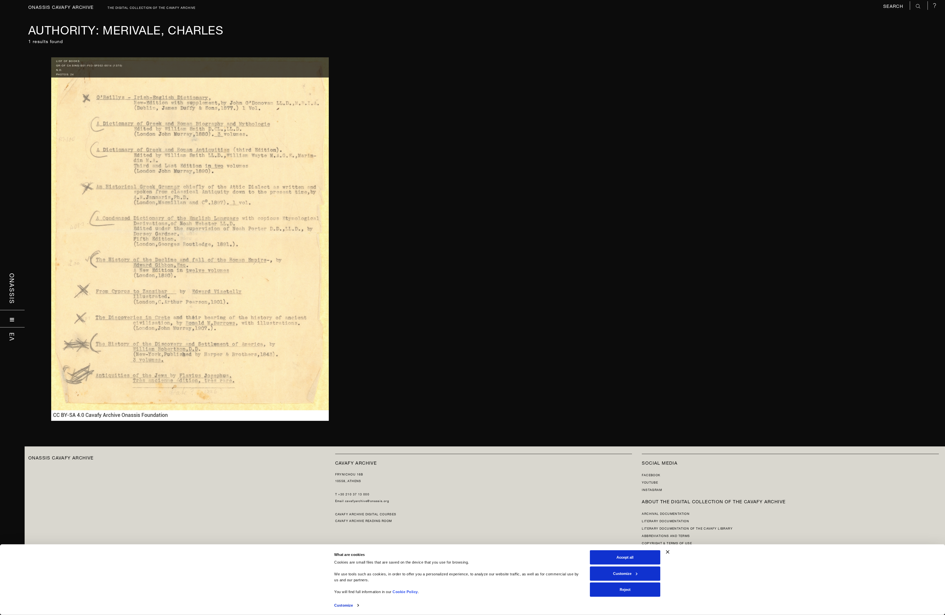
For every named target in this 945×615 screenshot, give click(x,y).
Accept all (624, 557)
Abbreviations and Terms (666, 535)
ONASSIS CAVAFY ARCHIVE (61, 457)
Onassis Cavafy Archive (61, 6)
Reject (625, 589)
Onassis (12, 288)
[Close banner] (667, 552)
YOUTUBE (650, 482)
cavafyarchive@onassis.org (367, 500)
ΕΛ (12, 336)
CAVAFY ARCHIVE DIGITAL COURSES (365, 514)
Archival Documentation (666, 513)
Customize (343, 605)
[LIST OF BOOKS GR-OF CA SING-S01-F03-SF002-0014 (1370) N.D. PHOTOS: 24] (190, 238)
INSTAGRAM (652, 489)
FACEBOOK (651, 474)
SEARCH (894, 5)
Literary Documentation (665, 520)
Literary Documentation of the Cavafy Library (687, 528)
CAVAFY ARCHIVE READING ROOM (363, 520)
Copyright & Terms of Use (667, 543)
